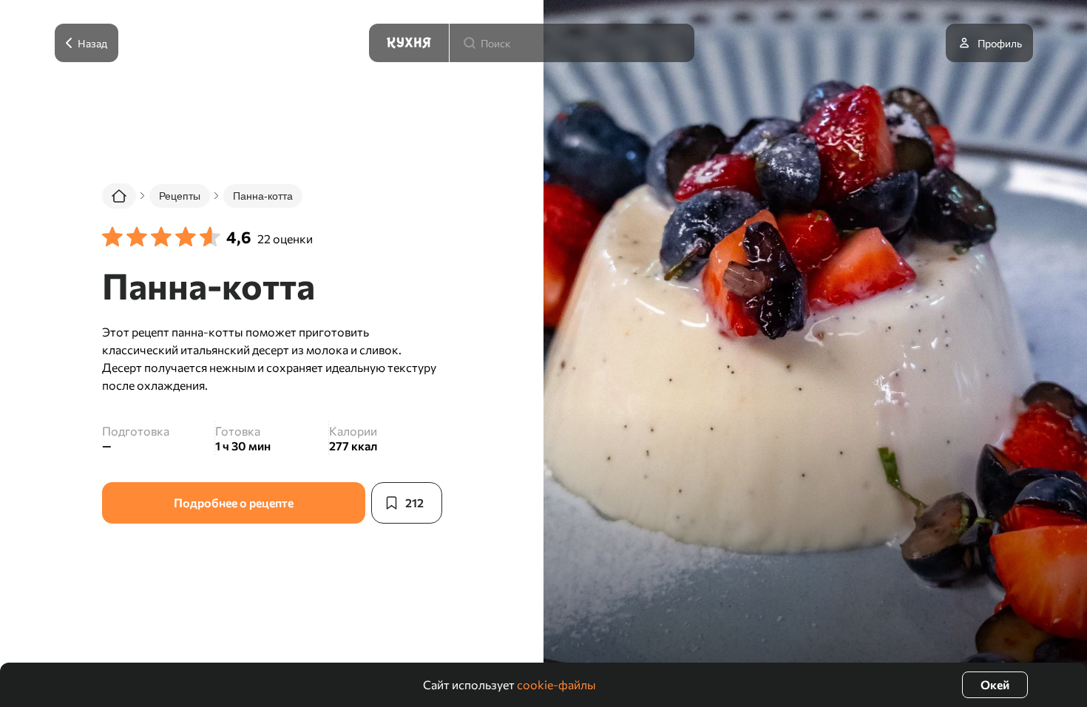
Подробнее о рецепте (234, 502)
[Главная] (119, 196)
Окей (995, 684)
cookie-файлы (556, 684)
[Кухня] (409, 43)
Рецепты (179, 196)
